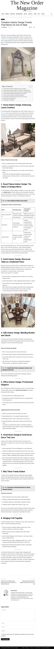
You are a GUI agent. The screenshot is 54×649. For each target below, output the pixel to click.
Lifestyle (30, 13)
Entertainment (19, 13)
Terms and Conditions (45, 647)
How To (25, 13)
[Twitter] (5, 30)
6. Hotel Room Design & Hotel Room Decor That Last (15, 96)
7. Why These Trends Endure (9, 98)
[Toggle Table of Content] (29, 87)
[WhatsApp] (12, 30)
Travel (43, 13)
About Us (27, 647)
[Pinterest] (8, 30)
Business (7, 13)
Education (12, 13)
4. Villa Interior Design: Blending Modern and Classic (14, 93)
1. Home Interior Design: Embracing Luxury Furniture (14, 88)
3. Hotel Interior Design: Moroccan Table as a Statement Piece (17, 91)
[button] (51, 14)
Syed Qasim (4, 27)
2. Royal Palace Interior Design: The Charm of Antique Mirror (16, 90)
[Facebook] (2, 30)
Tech (39, 13)
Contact (32, 647)
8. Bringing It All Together (8, 99)
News (35, 13)
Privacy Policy (37, 647)
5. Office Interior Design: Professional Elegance (13, 95)
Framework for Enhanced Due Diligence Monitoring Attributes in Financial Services (8, 582)
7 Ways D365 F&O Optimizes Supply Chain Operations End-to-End (27, 582)
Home (3, 13)
